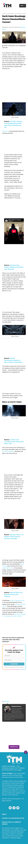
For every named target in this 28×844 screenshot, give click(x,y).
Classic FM (5, 131)
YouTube (10, 807)
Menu (22, 5)
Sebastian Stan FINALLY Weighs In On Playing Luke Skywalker (13, 267)
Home (3, 13)
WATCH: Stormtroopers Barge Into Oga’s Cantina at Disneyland (13, 360)
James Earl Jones (7, 568)
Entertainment (10, 13)
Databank (8, 451)
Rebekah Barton (16, 706)
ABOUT (4, 814)
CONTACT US (6, 818)
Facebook (14, 807)
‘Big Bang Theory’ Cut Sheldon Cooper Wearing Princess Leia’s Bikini (14, 536)
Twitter (17, 807)
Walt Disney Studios (20, 13)
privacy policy (6, 830)
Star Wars (6, 701)
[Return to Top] (25, 752)
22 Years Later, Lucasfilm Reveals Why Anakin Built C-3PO (14, 441)
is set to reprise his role (17, 600)
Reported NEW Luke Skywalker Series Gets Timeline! (13, 594)
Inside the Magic (16, 838)
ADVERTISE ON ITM (18, 818)
